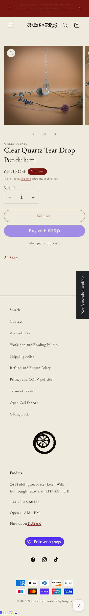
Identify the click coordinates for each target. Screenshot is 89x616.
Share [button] (14, 257)
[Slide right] (55, 133)
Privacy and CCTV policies (31, 379)
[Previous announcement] (9, 8)
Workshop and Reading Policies (34, 344)
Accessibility (20, 333)
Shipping (26, 178)
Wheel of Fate (37, 601)
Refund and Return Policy (30, 367)
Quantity (10, 187)
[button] (10, 25)
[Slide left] (33, 133)
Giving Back (19, 414)
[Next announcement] (79, 8)
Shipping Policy (22, 356)
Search (15, 309)
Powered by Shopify (59, 601)
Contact (16, 321)
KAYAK (34, 523)
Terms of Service (22, 390)
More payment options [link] (44, 243)
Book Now (9, 612)
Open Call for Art (24, 402)
